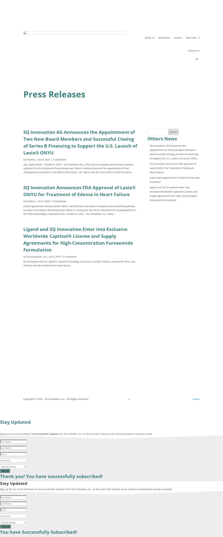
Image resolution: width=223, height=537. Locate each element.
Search (173, 132)
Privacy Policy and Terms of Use (40, 368)
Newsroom (164, 37)
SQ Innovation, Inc (37, 256)
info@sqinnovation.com (168, 310)
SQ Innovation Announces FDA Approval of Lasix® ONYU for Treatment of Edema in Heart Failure (173, 168)
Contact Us (194, 50)
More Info (191, 37)
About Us (150, 37)
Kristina (31, 159)
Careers (178, 37)
